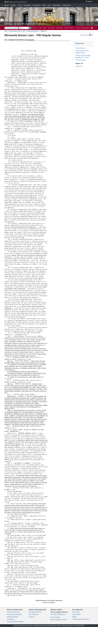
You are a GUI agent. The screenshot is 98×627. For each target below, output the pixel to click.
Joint (19, 5)
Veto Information (81, 60)
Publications (66, 5)
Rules (44, 28)
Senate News (76, 614)
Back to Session (80, 48)
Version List (79, 66)
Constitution (59, 28)
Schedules (27, 5)
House (6, 5)
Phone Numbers (55, 617)
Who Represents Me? (35, 612)
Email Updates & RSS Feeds (80, 619)
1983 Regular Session (32, 31)
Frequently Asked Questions (15, 621)
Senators (31, 617)
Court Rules (51, 28)
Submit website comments (58, 619)
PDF (92, 35)
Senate (13, 5)
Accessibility (10, 619)
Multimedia (56, 5)
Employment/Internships (14, 614)
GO (30, 28)
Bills (44, 5)
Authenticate (84, 35)
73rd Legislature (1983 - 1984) (17, 31)
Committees (36, 5)
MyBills (74, 617)
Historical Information (13, 612)
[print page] (92, 27)
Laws (40, 28)
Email (63, 614)
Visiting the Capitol (12, 617)
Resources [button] (79, 43)
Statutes (34, 28)
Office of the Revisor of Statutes (25, 23)
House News (76, 612)
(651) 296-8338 (55, 614)
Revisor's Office (69, 28)
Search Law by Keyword (82, 28)
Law (49, 5)
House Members (34, 614)
